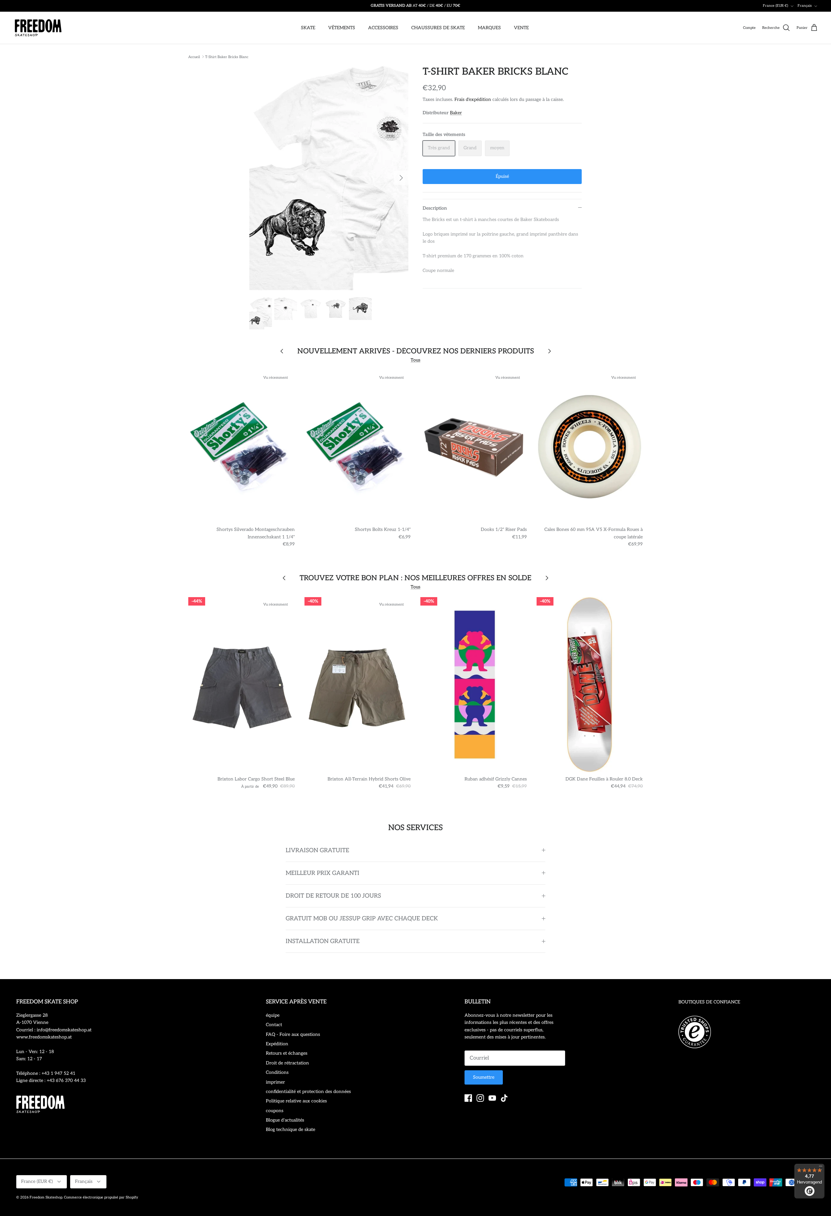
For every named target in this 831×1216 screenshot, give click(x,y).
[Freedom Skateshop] (38, 28)
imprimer (275, 1082)
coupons (274, 1110)
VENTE (521, 28)
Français (805, 6)
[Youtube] (492, 1098)
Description (435, 208)
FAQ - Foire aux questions (293, 1034)
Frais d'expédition (472, 99)
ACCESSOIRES (383, 28)
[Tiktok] (504, 1098)
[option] (328, 178)
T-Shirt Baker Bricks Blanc (226, 57)
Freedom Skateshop (46, 1197)
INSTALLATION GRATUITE (323, 941)
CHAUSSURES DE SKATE (438, 28)
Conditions (277, 1072)
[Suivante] (401, 178)
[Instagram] (480, 1098)
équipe (272, 1015)
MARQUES (489, 28)
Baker (456, 113)
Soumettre (483, 1077)
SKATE (308, 28)
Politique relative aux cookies (296, 1101)
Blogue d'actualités (285, 1120)
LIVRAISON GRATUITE (317, 850)
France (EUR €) (775, 6)
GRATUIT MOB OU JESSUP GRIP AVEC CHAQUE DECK (362, 918)
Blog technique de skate (290, 1129)
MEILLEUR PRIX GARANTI (322, 873)
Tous (415, 360)
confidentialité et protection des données (308, 1091)
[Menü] (821, 1168)
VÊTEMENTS (341, 28)
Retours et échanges (286, 1053)
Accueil (194, 57)
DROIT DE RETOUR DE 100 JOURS (333, 895)
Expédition (277, 1044)
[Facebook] (468, 1098)
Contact (274, 1024)
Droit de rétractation (287, 1063)
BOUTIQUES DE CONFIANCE (709, 1002)
